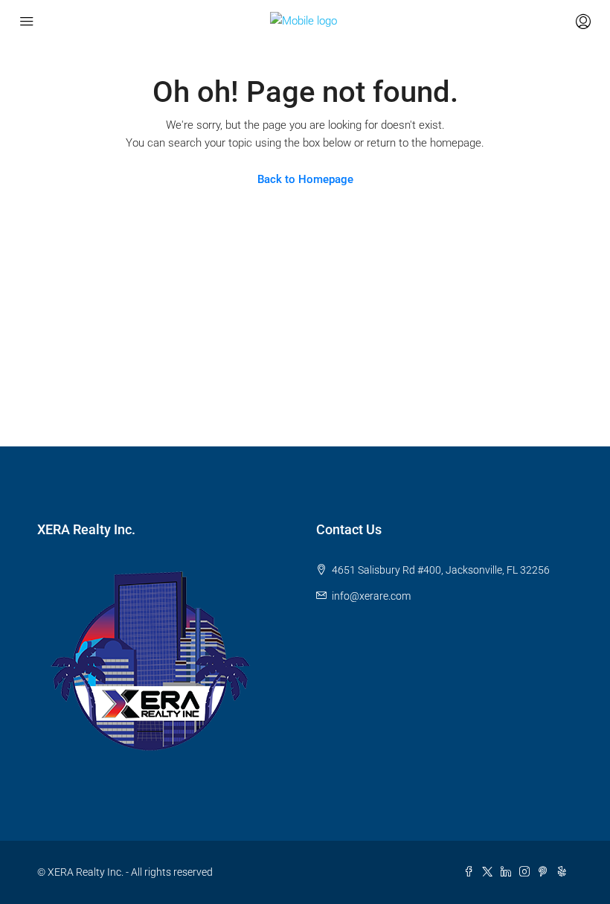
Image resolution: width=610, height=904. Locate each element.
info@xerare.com (371, 596)
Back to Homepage (305, 179)
